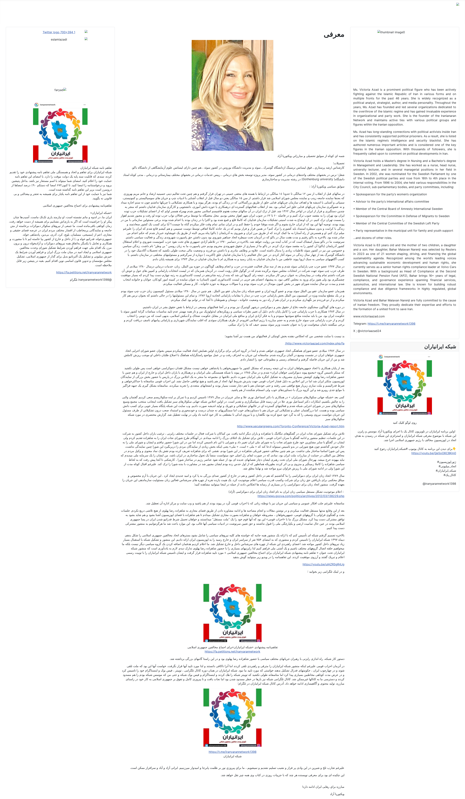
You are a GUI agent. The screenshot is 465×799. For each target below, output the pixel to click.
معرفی (445, 18)
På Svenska (353, 18)
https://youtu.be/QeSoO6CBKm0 (433, 453)
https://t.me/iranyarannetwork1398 (391, 323)
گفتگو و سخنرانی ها (413, 18)
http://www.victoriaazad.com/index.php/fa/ (314, 343)
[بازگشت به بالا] (4, 794)
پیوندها (319, 18)
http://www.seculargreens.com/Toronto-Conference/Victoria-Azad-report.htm (290, 426)
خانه (456, 18)
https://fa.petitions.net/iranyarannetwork (232, 651)
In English (334, 18)
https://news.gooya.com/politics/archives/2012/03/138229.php (301, 496)
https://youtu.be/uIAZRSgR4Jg (323, 564)
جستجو (307, 18)
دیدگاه (432, 18)
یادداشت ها (372, 18)
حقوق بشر (390, 18)
